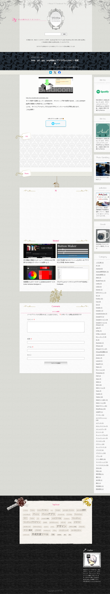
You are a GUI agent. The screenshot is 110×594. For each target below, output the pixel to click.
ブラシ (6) (99, 456)
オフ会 (69, 522)
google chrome (68, 510)
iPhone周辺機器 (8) (102, 352)
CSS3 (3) (99, 287)
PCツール (69, 514)
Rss (65, 3)
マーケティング (63, 530)
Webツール (60, 67)
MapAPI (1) (99, 364)
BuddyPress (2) (100, 280)
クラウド (77, 522)
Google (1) (99, 308)
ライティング (26, 534)
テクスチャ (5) (100, 441)
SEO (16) (99, 385)
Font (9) (98, 302)
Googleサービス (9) (102, 320)
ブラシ (54, 530)
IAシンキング (27, 514)
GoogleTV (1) (100, 317)
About (51, 3)
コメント (31, 319)
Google (57, 510)
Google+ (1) (99, 310)
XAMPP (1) (99, 412)
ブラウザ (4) (100, 450)
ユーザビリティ (76, 530)
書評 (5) (98, 477)
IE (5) (97, 340)
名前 (29, 339)
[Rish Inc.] (103, 92)
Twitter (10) (99, 397)
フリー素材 (28, 530)
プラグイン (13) (101, 453)
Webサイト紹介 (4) (102, 400)
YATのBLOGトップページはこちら (92, 581)
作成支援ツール (74, 67)
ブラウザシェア (47, 530)
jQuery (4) (99, 358)
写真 (53, 534)
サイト (29, 355)
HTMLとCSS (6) (101, 334)
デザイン (61, 526)
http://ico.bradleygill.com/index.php (37, 98)
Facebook (59, 3)
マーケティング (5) (102, 462)
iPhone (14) (99, 346)
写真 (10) (99, 471)
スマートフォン (37, 526)
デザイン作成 (72, 526)
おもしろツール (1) (102, 426)
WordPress (76, 518)
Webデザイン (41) (101, 406)
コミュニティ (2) (101, 429)
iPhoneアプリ (48, 514)
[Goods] (103, 236)
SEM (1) (98, 382)
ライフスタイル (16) (102, 465)
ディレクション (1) (102, 438)
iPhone (36, 514)
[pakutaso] (103, 199)
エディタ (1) (100, 423)
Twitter (32, 518)
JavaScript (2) (100, 355)
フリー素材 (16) (101, 459)
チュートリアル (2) (102, 435)
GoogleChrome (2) (101, 313)
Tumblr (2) (99, 394)
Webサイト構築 (45, 518)
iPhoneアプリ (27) (101, 349)
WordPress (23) (101, 409)
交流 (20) (99, 468)
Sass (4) (98, 379)
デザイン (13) (100, 444)
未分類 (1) (99, 480)
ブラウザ (38, 530)
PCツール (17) (100, 370)
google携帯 (81, 510)
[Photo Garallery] (103, 169)
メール (30, 347)
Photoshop (78, 514)
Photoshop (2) (100, 373)
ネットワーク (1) (101, 447)
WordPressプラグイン (32, 522)
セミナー (46, 526)
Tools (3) (98, 391)
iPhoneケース (61, 514)
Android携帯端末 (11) (102, 272)
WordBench (66, 518)
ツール (52, 526)
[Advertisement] (43, 153)
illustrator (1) (100, 343)
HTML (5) (99, 331)
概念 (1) (98, 483)
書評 (65, 534)
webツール (56, 518)
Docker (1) (99, 290)
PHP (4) (98, 376)
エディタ (63, 522)
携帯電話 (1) (100, 474)
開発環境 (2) (100, 489)
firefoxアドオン (43, 510)
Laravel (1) (99, 361)
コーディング (27, 526)
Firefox (32, 510)
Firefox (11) (99, 298)
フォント (81, 526)
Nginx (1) (99, 367)
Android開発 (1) (100, 274)
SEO (25, 518)
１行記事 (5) (100, 262)
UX (38, 518)
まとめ (45, 522)
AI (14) (98, 265)
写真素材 (59, 534)
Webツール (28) (101, 403)
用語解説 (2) (100, 486)
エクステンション (54, 522)
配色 (70, 534)
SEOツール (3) (100, 388)
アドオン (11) (100, 415)
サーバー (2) (100, 432)
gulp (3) (98, 328)
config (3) (99, 283)
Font (51, 510)
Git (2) (98, 305)
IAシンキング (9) (101, 337)
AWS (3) (98, 277)
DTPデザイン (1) (101, 292)
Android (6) (99, 269)
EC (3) (98, 295)
